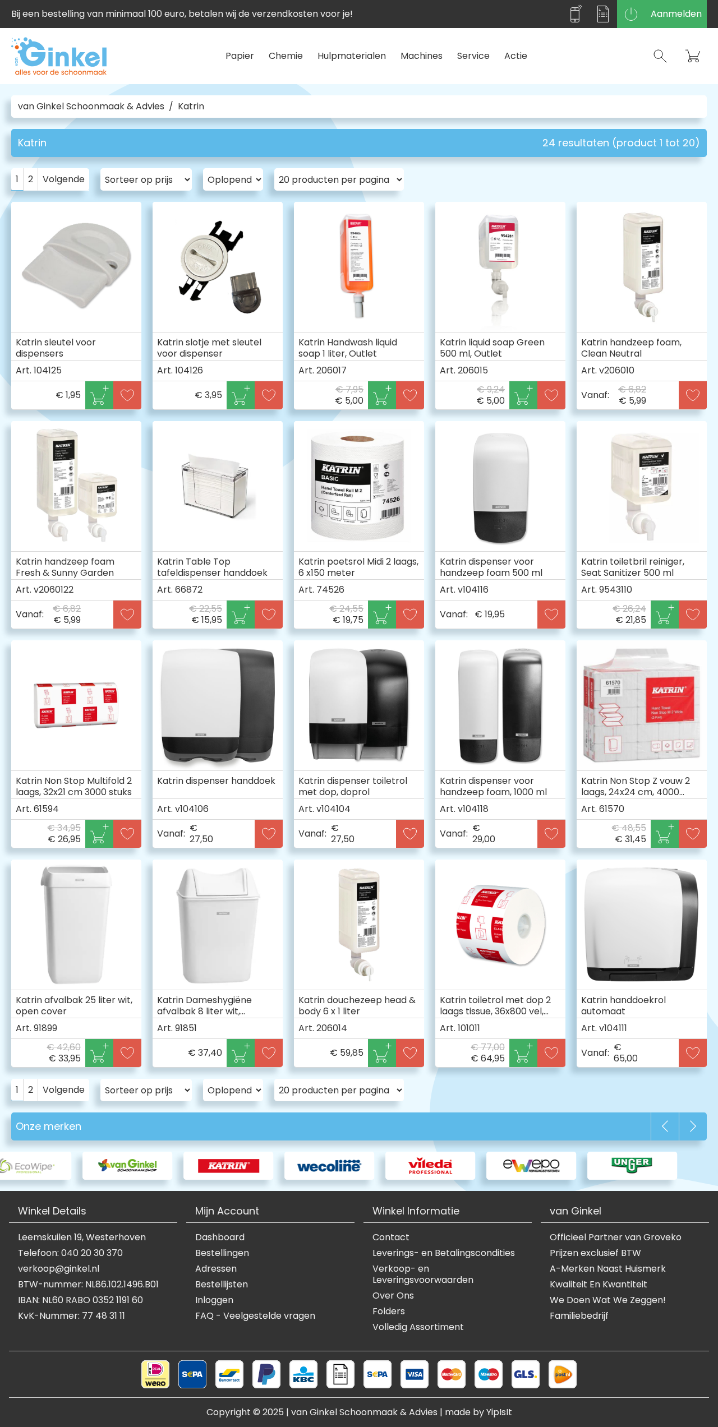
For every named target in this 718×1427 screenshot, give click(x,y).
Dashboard (220, 1237)
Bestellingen (222, 1253)
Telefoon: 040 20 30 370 (70, 1253)
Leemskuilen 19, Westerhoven (82, 1237)
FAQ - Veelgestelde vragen (255, 1316)
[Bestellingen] (603, 14)
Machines (422, 55)
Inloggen (214, 1300)
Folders (388, 1311)
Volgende (64, 179)
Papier (239, 55)
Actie (515, 55)
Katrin (191, 106)
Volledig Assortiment (418, 1327)
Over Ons (393, 1295)
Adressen (216, 1268)
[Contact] (575, 14)
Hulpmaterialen (351, 55)
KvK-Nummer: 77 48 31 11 (71, 1316)
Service (473, 55)
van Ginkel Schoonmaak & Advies (91, 106)
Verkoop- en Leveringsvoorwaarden (422, 1274)
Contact (390, 1237)
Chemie (286, 55)
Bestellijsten (221, 1284)
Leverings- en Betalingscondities (443, 1253)
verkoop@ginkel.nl (58, 1268)
